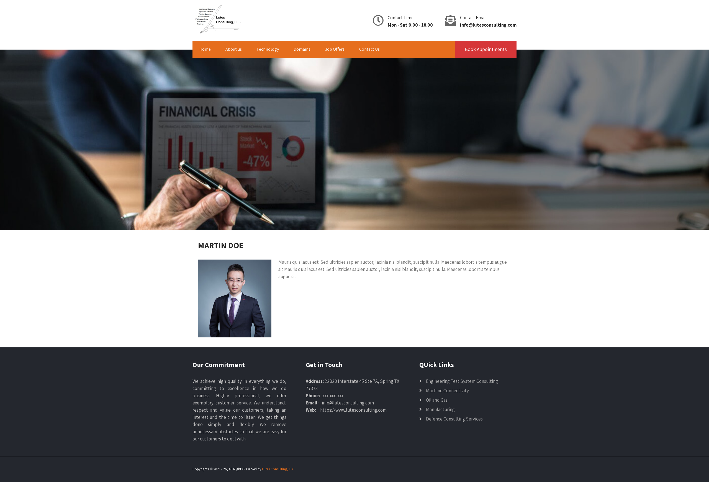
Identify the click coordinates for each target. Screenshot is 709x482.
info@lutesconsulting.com (488, 25)
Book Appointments (486, 49)
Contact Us (369, 49)
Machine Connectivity (447, 391)
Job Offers (335, 49)
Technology (267, 49)
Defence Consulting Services (454, 419)
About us (233, 49)
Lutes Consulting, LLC (278, 469)
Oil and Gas (437, 400)
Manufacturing (440, 409)
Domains (302, 49)
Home (205, 49)
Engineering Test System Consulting (462, 381)
